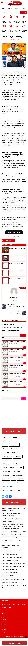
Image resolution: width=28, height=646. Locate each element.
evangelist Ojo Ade (7, 456)
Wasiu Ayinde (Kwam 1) (8, 490)
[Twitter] (3, 496)
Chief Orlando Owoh (16, 448)
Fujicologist (18, 456)
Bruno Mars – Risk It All (9, 576)
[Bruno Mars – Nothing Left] (5, 354)
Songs (3, 8)
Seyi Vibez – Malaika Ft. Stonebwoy (13, 579)
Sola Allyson (6, 479)
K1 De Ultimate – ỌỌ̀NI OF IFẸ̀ (15, 278)
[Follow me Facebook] (12, 300)
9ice (4, 437)
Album (10, 8)
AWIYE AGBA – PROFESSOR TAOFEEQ (17, 255)
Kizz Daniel (16, 460)
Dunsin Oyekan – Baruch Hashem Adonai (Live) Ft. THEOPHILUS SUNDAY (12, 540)
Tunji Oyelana (6, 482)
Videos (23, 604)
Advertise (4, 624)
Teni (13, 479)
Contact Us (4, 627)
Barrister (5, 445)
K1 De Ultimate (6, 460)
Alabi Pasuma (6, 441)
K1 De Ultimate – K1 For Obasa (16, 263)
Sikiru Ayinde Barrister (18, 475)
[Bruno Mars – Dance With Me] (5, 346)
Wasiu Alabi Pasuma (8, 486)
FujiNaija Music (17, 39)
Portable (20, 467)
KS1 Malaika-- (6, 464)
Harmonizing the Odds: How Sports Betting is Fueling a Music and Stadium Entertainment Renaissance (14, 526)
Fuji (10, 607)
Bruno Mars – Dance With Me (17, 341)
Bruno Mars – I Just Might (10, 569)
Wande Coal (16, 482)
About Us (4, 622)
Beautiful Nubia (14, 445)
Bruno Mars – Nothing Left (16, 349)
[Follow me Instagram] (15, 300)
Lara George (16, 464)
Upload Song (4, 619)
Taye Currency (10, 240)
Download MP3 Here (14, 643)
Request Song (5, 617)
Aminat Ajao (16, 441)
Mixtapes (17, 8)
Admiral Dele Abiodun (14, 437)
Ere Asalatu (15, 452)
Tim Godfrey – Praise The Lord (11, 535)
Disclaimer (4, 629)
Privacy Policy (5, 632)
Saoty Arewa (6, 475)
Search (3, 396)
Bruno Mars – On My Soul (16, 365)
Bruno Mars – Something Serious (12, 557)
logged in (10, 327)
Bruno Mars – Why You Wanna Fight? (13, 563)
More (24, 8)
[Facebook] (10, 496)
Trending (4, 607)
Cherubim (5, 448)
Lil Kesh (5, 467)
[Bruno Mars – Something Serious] (5, 362)
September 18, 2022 (7, 39)
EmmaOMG (6, 452)
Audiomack (16, 604)
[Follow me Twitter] (14, 300)
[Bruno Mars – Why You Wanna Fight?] (5, 378)
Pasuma (12, 467)
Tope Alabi (20, 479)
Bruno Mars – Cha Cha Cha (10, 573)
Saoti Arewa (17, 471)
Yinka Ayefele (21, 490)
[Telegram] (6, 496)
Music (3, 604)
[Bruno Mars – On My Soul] (5, 370)
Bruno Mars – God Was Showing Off (13, 566)
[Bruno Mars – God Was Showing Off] (5, 386)
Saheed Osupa (6, 471)
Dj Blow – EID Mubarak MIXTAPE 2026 (17, 248)
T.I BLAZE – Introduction (9, 582)
